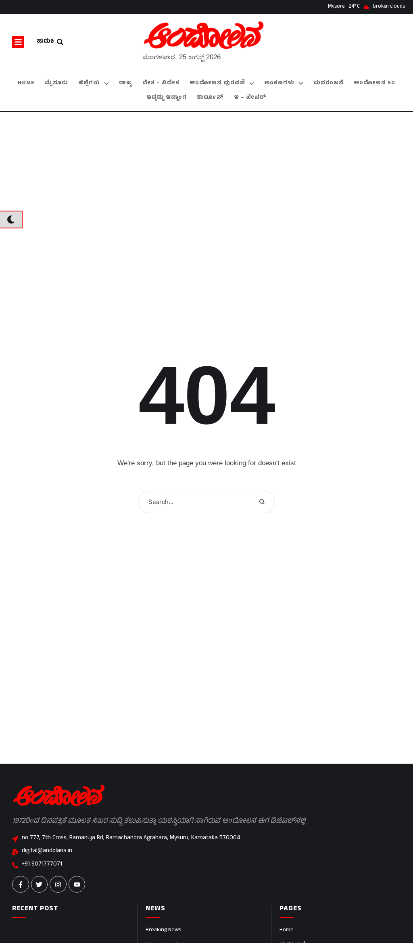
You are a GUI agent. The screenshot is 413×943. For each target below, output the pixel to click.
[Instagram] (58, 884)
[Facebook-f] (20, 884)
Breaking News (163, 930)
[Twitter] (39, 884)
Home (287, 930)
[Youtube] (77, 884)
